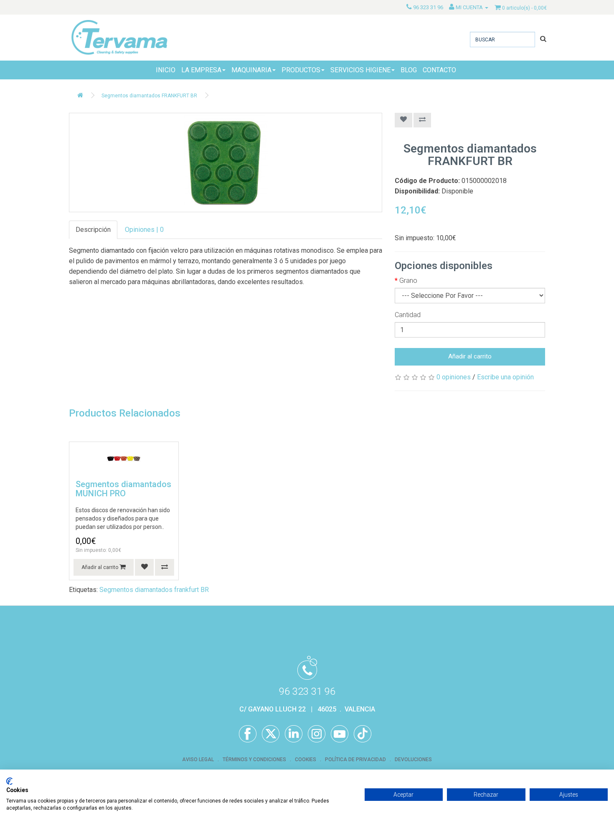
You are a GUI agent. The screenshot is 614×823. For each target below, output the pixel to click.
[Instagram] (316, 734)
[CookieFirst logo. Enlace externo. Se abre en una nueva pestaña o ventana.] (9, 781)
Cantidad (408, 315)
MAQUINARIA (251, 70)
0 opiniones (453, 377)
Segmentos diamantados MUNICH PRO (123, 488)
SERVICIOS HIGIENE (360, 70)
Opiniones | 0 (144, 230)
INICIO (165, 70)
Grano (408, 280)
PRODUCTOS (301, 70)
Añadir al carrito (470, 356)
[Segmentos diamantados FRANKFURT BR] (225, 162)
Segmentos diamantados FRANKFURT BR (149, 96)
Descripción (93, 230)
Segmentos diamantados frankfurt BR (154, 590)
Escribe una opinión (505, 377)
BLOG (409, 70)
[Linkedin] (293, 734)
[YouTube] (339, 734)
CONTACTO (439, 70)
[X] (270, 734)
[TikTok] (362, 734)
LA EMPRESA (201, 70)
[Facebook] (247, 734)
